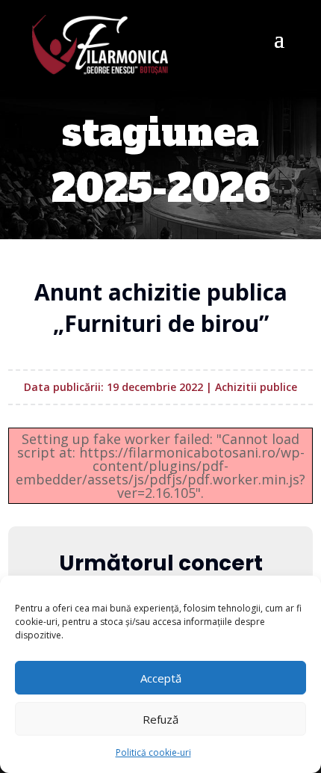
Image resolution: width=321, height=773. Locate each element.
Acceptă (160, 678)
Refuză (160, 719)
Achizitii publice (256, 387)
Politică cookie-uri (153, 752)
